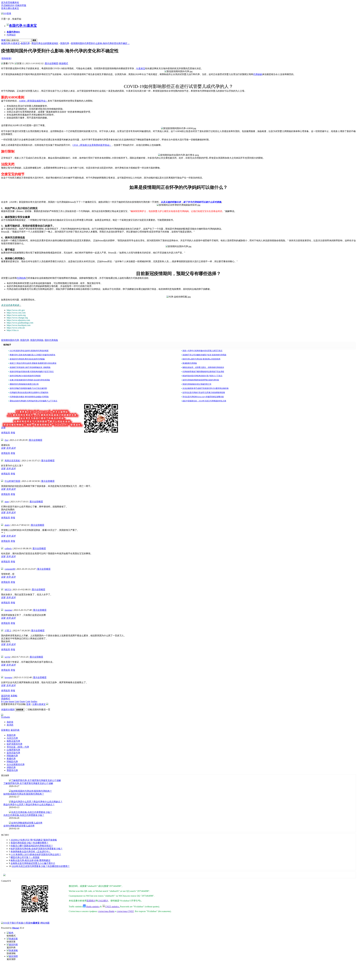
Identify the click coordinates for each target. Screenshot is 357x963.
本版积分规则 (8, 709)
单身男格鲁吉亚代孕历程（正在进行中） (31, 851)
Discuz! (15, 928)
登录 (3, 8)
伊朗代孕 (11, 767)
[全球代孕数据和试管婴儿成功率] (25, 823)
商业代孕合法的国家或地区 (45, 43)
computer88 (10, 569)
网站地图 (45, 923)
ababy (7, 525)
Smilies (34, 701)
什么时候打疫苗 (12, 481)
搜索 (3, 40)
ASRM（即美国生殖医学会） (33, 101)
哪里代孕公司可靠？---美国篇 (25, 857)
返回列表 (5, 696)
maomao (8, 610)
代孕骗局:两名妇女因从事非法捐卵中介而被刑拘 (29, 392)
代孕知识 (11, 35)
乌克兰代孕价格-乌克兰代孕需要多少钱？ (23, 815)
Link (17, 701)
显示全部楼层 (51, 63)
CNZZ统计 (103, 901)
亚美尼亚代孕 (13, 753)
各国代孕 (13, 32)
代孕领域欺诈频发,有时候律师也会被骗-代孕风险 (29, 397)
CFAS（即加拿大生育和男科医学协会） (92, 145)
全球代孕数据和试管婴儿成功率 (19, 826)
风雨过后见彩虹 (12, 460)
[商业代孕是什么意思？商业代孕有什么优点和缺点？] (35, 801)
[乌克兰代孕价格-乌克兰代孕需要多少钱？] (30, 812)
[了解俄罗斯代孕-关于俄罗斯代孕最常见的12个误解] (35, 780)
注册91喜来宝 (12, 8)
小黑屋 (27, 923)
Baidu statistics (92, 906)
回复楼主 (5, 730)
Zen (6, 440)
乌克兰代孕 (12, 738)
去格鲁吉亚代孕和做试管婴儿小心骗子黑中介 (33, 863)
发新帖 (14, 696)
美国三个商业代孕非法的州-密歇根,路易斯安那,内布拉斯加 (33, 363)
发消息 (10, 725)
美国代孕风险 (37, 340)
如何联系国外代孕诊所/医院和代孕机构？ (23, 794)
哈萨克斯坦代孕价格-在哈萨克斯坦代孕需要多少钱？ (37, 848)
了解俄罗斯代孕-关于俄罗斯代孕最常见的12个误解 (28, 783)
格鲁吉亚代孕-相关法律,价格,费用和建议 (30, 860)
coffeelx (8, 548)
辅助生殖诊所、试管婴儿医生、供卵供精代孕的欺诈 (203, 367)
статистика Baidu (106, 911)
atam (7, 501)
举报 (13, 432)
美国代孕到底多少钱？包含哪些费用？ (30, 843)
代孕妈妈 (257, 74)
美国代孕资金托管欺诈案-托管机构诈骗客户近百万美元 (32, 371)
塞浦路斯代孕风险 (189, 363)
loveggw (8, 677)
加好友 (10, 722)
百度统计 (91, 901)
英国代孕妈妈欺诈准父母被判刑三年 (196, 384)
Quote (22, 701)
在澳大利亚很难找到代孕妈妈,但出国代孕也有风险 (30, 380)
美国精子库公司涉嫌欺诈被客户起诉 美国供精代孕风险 (204, 355)
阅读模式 (63, 63)
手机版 (19, 923)
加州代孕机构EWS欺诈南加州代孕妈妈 (25, 376)
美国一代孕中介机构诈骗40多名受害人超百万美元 (202, 351)
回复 (3, 427)
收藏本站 (14, 2)
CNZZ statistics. (112, 906)
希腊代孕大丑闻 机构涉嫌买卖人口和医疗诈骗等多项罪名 (32, 355)
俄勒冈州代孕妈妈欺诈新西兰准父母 (24, 384)
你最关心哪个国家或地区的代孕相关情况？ (32, 846)
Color (5, 701)
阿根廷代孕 (12, 761)
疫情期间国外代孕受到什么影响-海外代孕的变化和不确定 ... (100, 43)
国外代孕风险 (51, 340)
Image (11, 701)
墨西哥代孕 (12, 770)
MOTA (8, 589)
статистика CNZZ (125, 911)
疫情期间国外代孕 (10, 340)
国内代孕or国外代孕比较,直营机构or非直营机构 (201, 359)
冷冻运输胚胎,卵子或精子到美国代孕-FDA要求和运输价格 (205, 388)
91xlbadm (5, 717)
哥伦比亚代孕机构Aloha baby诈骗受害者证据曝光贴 (203, 397)
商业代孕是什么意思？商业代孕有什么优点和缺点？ (29, 804)
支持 (8, 448)
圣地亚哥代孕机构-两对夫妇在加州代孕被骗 (27, 359)
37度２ (8, 630)
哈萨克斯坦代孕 (14, 744)
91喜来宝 (140, 68)
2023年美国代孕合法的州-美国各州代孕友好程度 (29, 351)
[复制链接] (6, 58)
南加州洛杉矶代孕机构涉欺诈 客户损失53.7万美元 (202, 376)
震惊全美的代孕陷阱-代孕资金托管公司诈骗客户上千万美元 (33, 401)
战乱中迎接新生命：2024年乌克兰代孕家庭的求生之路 (204, 401)
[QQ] (4, 923)
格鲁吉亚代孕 (13, 741)
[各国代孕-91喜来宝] (22, 25)
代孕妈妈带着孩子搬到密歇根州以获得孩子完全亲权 (203, 371)
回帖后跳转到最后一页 (39, 709)
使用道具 (5, 432)
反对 (13, 448)
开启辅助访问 (8, 5)
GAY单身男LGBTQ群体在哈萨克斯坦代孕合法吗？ (36, 854)
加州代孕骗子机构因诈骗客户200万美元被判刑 (28, 388)
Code (28, 701)
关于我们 (11, 923)
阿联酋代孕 (12, 756)
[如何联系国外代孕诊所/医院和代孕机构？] (30, 791)
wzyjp (7, 657)
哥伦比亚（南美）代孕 (18, 747)
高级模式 (5, 698)
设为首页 (5, 2)
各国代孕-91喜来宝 (10, 43)
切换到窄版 (20, 5)
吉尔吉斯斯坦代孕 (16, 764)
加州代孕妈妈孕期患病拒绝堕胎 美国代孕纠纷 (200, 380)
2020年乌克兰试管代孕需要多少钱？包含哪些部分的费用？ (41, 866)
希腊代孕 (11, 758)
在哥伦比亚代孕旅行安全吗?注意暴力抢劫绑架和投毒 (203, 392)
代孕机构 (21, 278)
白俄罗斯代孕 (13, 750)
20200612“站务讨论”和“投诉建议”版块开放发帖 (34, 840)
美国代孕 (64, 43)
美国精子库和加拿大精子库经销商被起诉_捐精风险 (30, 367)
